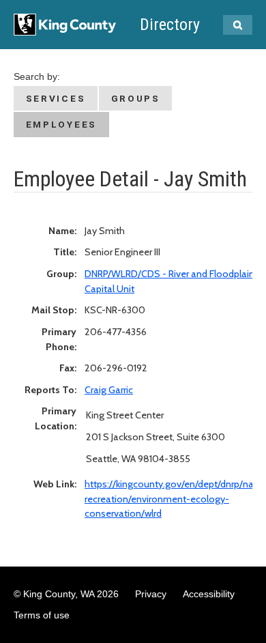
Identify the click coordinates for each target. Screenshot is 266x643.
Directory (170, 24)
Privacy (150, 593)
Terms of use (42, 615)
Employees (61, 124)
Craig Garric (109, 390)
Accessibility (209, 593)
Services (56, 98)
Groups (135, 98)
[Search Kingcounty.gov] (237, 25)
